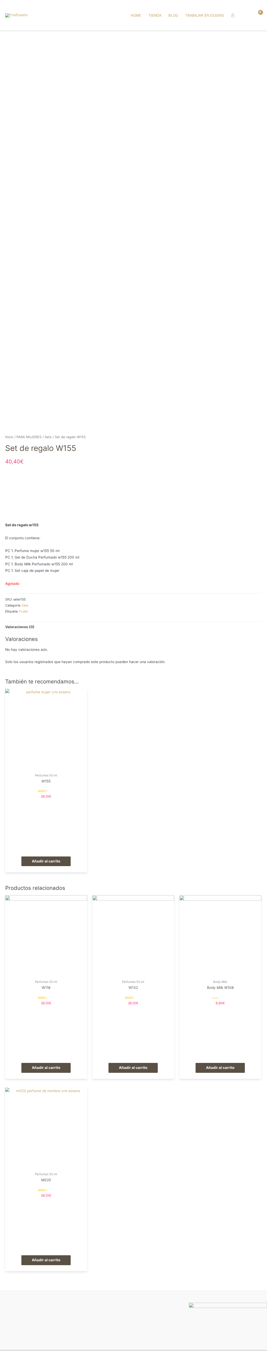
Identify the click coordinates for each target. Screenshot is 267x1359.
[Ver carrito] (257, 15)
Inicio (9, 437)
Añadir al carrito (46, 861)
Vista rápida (46, 766)
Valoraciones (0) (19, 627)
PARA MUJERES (28, 437)
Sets (48, 437)
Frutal (23, 611)
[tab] (19, 627)
